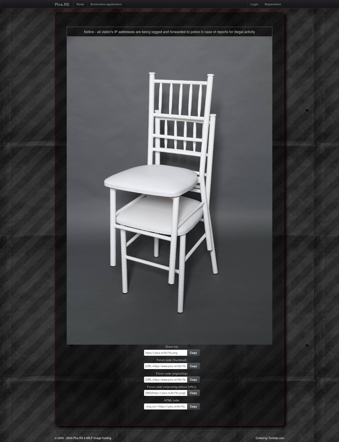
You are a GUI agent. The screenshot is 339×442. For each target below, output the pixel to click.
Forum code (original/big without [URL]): (172, 387)
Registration (273, 4)
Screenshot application (106, 4)
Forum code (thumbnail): (172, 360)
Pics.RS (62, 4)
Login (254, 4)
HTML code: (172, 400)
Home (80, 4)
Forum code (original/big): (172, 373)
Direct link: (172, 347)
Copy (193, 353)
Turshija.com (276, 438)
